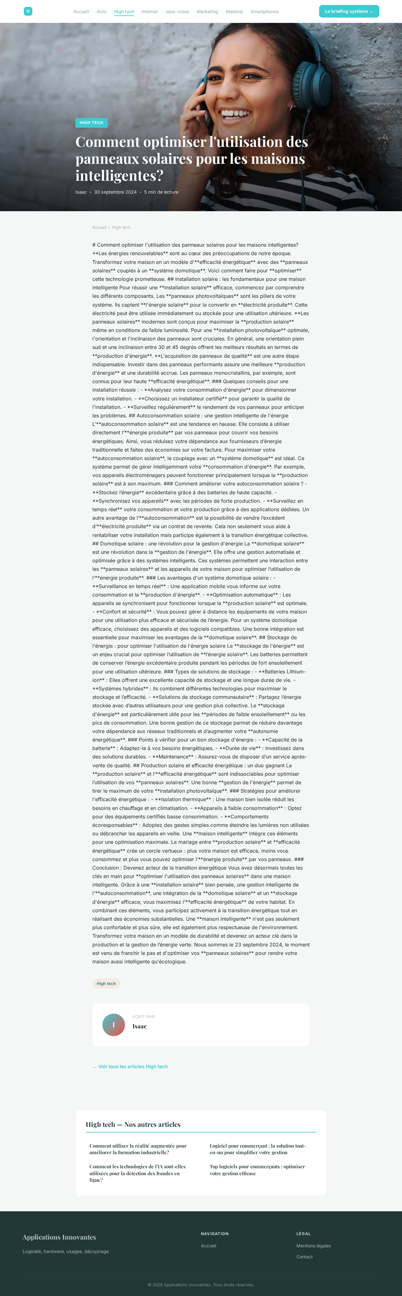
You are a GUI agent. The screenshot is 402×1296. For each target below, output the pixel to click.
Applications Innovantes (59, 1236)
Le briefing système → (349, 11)
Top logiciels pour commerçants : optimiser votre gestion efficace (257, 1169)
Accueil (81, 11)
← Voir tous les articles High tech (130, 1066)
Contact (304, 1256)
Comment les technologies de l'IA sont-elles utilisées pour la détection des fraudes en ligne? (138, 1173)
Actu (101, 11)
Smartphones (265, 11)
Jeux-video (177, 11)
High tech (124, 11)
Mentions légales (313, 1245)
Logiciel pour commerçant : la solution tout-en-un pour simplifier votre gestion (258, 1149)
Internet (150, 11)
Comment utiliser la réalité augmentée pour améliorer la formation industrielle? (138, 1149)
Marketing (207, 11)
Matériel (234, 11)
